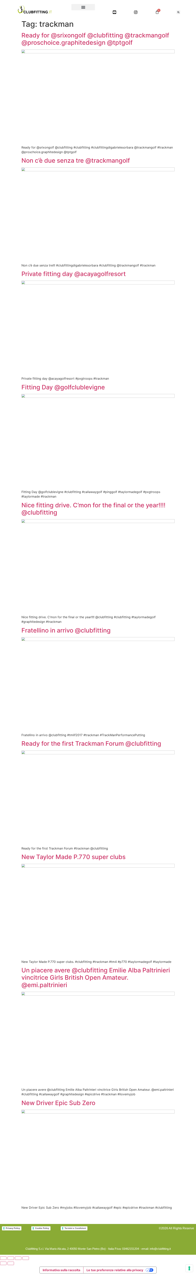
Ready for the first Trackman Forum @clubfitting (91, 743)
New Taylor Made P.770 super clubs (73, 857)
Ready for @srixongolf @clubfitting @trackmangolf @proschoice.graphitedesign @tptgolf (95, 39)
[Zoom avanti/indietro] (3, 1258)
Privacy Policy (13, 1228)
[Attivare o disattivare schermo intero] (10, 1258)
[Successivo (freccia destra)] (10, 1263)
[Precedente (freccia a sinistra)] (3, 1263)
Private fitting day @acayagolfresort (73, 274)
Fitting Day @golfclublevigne (63, 387)
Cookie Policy (42, 1228)
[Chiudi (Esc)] (25, 1258)
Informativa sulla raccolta (61, 1270)
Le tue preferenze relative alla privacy (115, 1270)
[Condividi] (18, 1258)
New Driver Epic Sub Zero (58, 1103)
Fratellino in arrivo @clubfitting (66, 630)
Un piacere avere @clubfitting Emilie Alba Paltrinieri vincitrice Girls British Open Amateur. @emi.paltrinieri (95, 977)
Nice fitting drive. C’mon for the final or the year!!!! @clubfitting (93, 508)
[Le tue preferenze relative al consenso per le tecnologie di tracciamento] (189, 1268)
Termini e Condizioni (75, 1228)
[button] (83, 7)
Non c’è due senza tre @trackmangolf (75, 160)
